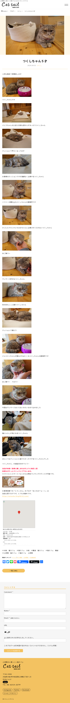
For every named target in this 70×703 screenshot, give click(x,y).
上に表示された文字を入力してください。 (19, 638)
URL (5, 625)
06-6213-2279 (14, 685)
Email (6, 618)
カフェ (14, 557)
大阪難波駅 (33, 557)
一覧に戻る (14, 571)
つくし (39, 65)
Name (6, 611)
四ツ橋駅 (19, 557)
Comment (8, 592)
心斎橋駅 (25, 557)
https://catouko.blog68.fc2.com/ (15, 496)
